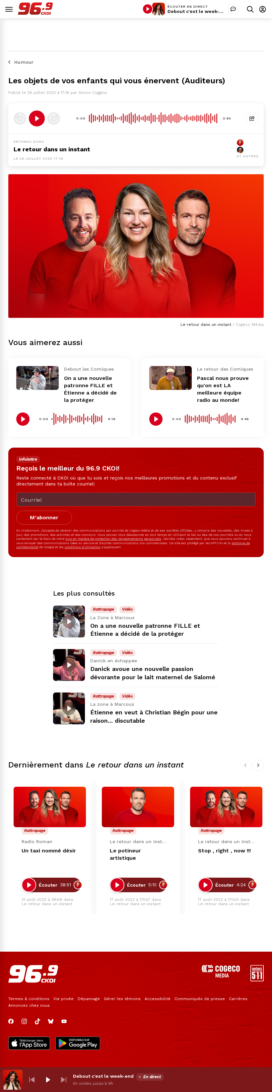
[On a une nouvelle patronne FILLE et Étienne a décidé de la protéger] (37, 378)
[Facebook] (11, 1021)
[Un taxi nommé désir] (50, 807)
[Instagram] (24, 1021)
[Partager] (252, 118)
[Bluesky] (50, 1021)
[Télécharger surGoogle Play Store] (77, 1044)
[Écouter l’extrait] (37, 118)
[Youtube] (64, 1021)
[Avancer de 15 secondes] (53, 118)
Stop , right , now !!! (224, 850)
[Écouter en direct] (147, 9)
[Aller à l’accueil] (35, 13)
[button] (31, 1079)
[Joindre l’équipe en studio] (233, 9)
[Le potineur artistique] (138, 807)
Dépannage (89, 998)
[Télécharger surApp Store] (29, 1044)
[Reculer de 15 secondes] (20, 118)
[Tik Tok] (37, 1021)
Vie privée (63, 998)
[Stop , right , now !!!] (226, 807)
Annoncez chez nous (29, 1005)
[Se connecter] (262, 9)
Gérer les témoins (122, 998)
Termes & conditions (28, 998)
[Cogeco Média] (221, 976)
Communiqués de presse (199, 998)
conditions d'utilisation (83, 547)
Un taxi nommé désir (49, 850)
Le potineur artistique (125, 854)
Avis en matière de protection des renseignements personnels (113, 539)
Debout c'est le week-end (198, 11)
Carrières (238, 998)
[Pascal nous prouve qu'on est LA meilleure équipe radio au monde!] (170, 378)
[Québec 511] (257, 980)
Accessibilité (157, 998)
